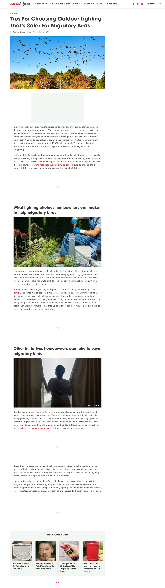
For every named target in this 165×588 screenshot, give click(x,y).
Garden (77, 4)
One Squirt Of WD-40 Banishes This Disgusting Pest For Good (68, 567)
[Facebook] (134, 4)
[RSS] (142, 4)
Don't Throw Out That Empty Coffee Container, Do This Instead (91, 567)
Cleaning (89, 4)
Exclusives (41, 4)
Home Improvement (60, 4)
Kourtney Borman (19, 32)
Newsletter (155, 4)
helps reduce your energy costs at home (41, 428)
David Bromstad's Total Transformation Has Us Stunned (45, 566)
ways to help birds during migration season (52, 164)
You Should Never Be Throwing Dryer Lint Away (21, 566)
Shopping (112, 4)
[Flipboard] (138, 4)
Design (100, 4)
